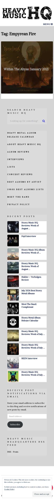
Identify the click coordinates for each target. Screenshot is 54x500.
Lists (11, 167)
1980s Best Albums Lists (25, 189)
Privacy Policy (18, 204)
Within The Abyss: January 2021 (26, 69)
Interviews (15, 159)
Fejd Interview (28, 236)
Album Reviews (18, 152)
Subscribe (15, 424)
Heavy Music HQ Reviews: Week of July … (33, 332)
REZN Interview (29, 358)
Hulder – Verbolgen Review (31, 278)
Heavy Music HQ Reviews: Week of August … (30, 225)
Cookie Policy (9, 489)
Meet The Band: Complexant (29, 305)
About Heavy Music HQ (24, 144)
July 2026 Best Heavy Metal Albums (31, 292)
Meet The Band (18, 197)
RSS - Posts (12, 451)
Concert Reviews (20, 174)
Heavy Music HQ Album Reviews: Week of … (33, 251)
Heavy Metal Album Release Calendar (30, 319)
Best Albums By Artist (24, 182)
